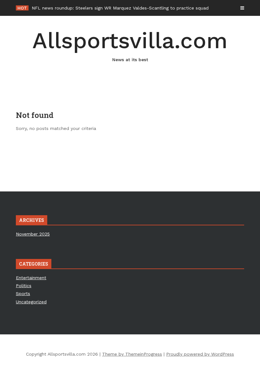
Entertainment (31, 277)
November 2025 (33, 233)
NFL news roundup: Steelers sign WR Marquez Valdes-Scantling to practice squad (120, 7)
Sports (23, 293)
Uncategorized (31, 301)
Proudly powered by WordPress (200, 354)
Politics (23, 285)
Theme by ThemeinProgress (132, 354)
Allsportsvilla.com (130, 45)
